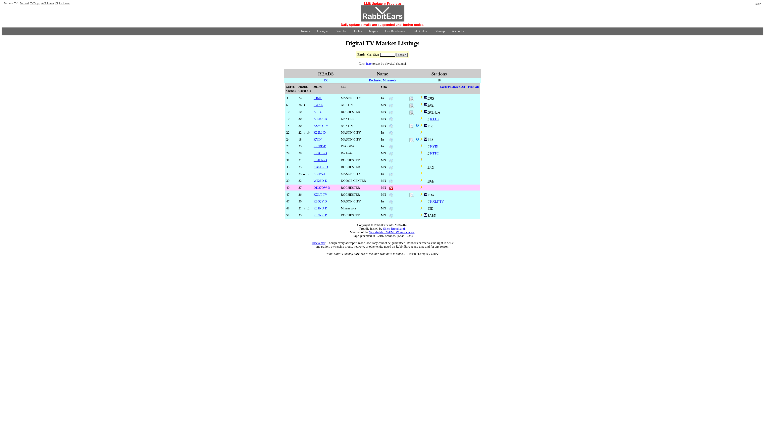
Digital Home (62, 3)
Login (758, 3)
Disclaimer (318, 243)
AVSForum (47, 3)
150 (326, 80)
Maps (372, 31)
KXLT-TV (437, 201)
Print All (473, 86)
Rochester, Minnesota (382, 80)
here (369, 63)
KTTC (434, 119)
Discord (24, 3)
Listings (322, 31)
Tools (357, 31)
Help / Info (419, 31)
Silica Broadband (394, 228)
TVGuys (35, 3)
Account (457, 31)
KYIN (434, 146)
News (304, 31)
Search (340, 31)
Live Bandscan (394, 31)
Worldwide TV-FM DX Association (392, 232)
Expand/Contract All (452, 86)
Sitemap (439, 31)
